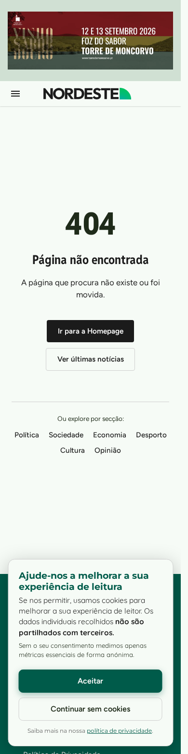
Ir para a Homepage (90, 331)
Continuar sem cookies (90, 708)
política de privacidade (119, 730)
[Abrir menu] (15, 93)
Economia (109, 435)
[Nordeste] (87, 93)
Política (26, 435)
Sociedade (66, 435)
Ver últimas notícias (90, 359)
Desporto (151, 435)
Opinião (107, 450)
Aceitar (90, 680)
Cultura (72, 450)
